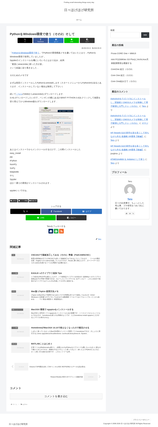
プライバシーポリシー (141, 420)
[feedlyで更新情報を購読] (56, 231)
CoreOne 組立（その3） (122, 69)
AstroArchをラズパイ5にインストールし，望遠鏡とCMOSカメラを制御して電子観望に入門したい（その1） (129, 102)
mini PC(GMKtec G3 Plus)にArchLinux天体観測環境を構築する (130, 61)
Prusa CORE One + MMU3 (123, 53)
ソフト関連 (23, 201)
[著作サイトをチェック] (50, 231)
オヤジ (145, 123)
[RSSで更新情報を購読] (61, 231)
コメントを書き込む (56, 396)
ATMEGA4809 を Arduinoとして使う (127, 159)
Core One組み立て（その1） (124, 81)
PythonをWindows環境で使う (25, 53)
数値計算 (34, 201)
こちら (19, 94)
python (14, 201)
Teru (144, 106)
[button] (87, 40)
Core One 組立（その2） (122, 75)
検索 (112, 30)
